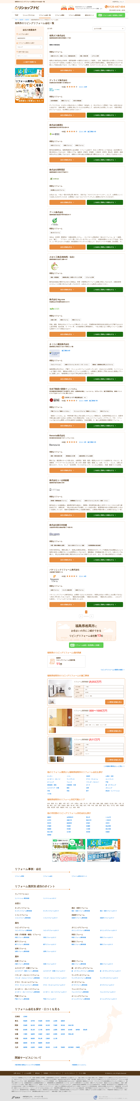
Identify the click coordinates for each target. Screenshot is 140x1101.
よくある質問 (27, 1073)
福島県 (21, 20)
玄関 (87, 788)
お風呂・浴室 (109, 776)
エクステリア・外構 (53, 788)
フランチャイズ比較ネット (109, 1081)
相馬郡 (49, 835)
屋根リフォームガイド (106, 964)
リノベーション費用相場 (22, 898)
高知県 (48, 1043)
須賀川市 (69, 820)
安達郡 (69, 826)
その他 (49, 794)
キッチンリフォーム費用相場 (23, 911)
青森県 (25, 1021)
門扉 (107, 782)
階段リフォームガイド (106, 944)
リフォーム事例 (59, 15)
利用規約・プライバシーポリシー (52, 1073)
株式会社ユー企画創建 (59, 480)
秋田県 (48, 1021)
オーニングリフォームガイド (108, 999)
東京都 (63, 1025)
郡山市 (88, 817)
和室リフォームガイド (106, 937)
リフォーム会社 (47, 876)
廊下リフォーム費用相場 (22, 944)
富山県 (33, 1030)
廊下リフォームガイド (49, 944)
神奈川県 (70, 1025)
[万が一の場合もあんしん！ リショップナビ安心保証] (68, 856)
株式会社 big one (57, 299)
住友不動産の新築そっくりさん (63, 388)
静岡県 (78, 1030)
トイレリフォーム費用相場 (22, 918)
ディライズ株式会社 (58, 80)
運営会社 (37, 1073)
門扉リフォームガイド (49, 999)
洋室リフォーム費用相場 (22, 937)
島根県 (33, 1038)
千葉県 (55, 1025)
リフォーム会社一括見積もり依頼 (86, 645)
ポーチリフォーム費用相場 (79, 985)
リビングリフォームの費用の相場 (111, 670)
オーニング (50, 782)
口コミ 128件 (83, 401)
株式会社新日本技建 (58, 525)
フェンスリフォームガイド (108, 992)
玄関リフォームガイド (49, 951)
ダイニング (109, 788)
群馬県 (40, 1025)
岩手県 (33, 1021)
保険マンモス (61, 1091)
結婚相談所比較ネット (35, 1083)
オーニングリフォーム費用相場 (81, 999)
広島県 (48, 1038)
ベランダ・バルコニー (92, 782)
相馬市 (27, 20)
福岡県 (25, 1047)
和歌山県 (70, 1034)
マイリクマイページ (38, 1086)
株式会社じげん (27, 1096)
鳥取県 (25, 1038)
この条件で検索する (29, 62)
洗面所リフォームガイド (107, 918)
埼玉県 (48, 1025)
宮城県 (40, 1021)
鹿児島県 (70, 1047)
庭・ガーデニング (111, 785)
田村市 (49, 823)
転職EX (38, 1077)
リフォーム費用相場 (74, 15)
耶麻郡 (49, 829)
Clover (96, 1083)
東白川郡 (49, 832)
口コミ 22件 (83, 87)
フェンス (69, 782)
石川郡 (69, 832)
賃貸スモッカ (69, 1077)
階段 (68, 788)
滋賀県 (33, 1034)
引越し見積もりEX (87, 1077)
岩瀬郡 (88, 826)
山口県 (55, 1038)
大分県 (55, 1047)
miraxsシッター (41, 1088)
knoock (53, 1077)
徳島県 (25, 1043)
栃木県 (33, 1025)
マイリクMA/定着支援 (76, 1086)
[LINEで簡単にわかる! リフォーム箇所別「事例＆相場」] (68, 844)
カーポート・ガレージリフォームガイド (55, 992)
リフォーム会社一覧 (45, 15)
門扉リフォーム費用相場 (22, 999)
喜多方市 (88, 820)
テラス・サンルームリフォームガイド (54, 985)
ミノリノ (28, 1079)
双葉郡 (108, 832)
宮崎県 (63, 1047)
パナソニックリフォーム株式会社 (64, 569)
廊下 (87, 791)
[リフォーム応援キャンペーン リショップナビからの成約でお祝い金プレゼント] (29, 72)
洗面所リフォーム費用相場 (79, 918)
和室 (68, 791)
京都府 (40, 1034)
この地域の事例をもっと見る (113, 766)
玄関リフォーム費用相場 (22, 951)
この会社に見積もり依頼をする (104, 70)
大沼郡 (88, 829)
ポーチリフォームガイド (107, 985)
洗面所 (88, 776)
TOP (16, 15)
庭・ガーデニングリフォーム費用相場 (83, 971)
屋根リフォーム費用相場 (79, 964)
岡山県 (40, 1038)
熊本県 (48, 1047)
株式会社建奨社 (56, 125)
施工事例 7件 (93, 401)
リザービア (55, 1084)
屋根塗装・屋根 (51, 785)
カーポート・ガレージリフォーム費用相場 (27, 992)
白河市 (49, 820)
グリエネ (84, 1081)
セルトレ (79, 1079)
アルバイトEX (21, 1077)
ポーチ (88, 785)
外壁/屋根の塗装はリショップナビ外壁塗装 (27, 1065)
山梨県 (55, 1030)
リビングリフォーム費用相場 (23, 930)
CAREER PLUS (86, 1084)
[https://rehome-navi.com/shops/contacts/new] (103, 856)
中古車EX (50, 1079)
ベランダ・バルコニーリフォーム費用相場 (27, 978)
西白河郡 (108, 829)
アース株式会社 (56, 212)
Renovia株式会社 (57, 435)
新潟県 (25, 1030)
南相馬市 (69, 823)
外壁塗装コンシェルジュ (79, 1065)
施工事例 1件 (92, 132)
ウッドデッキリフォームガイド (109, 978)
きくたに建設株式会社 (59, 344)
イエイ (115, 1089)
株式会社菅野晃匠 (57, 169)
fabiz (79, 1083)
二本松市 (108, 820)
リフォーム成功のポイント (79, 876)
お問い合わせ (17, 1073)
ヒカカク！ (41, 1091)
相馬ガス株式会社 (57, 35)
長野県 (63, 1030)
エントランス (109, 779)
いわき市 (108, 817)
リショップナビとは (28, 15)
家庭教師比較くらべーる (58, 1083)
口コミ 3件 (82, 132)
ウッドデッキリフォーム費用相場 (81, 978)
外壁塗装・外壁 (71, 785)
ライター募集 (82, 1073)
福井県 (48, 1030)
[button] (111, 15)
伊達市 (88, 823)
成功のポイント (89, 15)
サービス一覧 (39, 1096)
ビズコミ (106, 1086)
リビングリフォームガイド (51, 930)
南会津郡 (108, 826)
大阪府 (48, 1034)
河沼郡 (69, 829)
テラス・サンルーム (92, 779)
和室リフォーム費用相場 (79, 937)
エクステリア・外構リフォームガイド (54, 971)
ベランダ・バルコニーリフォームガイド (55, 978)
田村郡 (88, 832)
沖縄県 (78, 1047)
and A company (50, 1089)
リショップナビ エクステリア (102, 1079)
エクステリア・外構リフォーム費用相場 (26, 971)
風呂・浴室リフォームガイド (108, 911)
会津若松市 (70, 817)
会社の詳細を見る (67, 70)
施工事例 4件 (66, 351)
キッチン (49, 776)
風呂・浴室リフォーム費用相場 (81, 911)
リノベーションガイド (49, 898)
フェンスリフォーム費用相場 (80, 992)
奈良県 (63, 1034)
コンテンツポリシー (70, 1073)
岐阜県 (70, 1030)
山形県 (55, 1021)
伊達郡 (49, 826)
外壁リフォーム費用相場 (22, 964)
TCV (64, 1079)
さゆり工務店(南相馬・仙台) (61, 256)
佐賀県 (33, 1047)
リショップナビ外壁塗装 (39, 1081)
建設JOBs (69, 1088)
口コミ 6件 (82, 576)
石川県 (40, 1030)
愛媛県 (40, 1043)
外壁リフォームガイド (49, 964)
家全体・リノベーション (113, 791)
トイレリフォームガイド (50, 918)
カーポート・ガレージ (53, 779)
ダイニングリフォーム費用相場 (81, 930)
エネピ (65, 1081)
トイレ (69, 776)
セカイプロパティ (97, 1088)
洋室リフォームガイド (49, 937)
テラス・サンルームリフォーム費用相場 (26, 985)
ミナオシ (96, 1089)
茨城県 (25, 1025)
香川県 (33, 1043)
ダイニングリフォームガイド (108, 930)
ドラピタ (30, 1089)
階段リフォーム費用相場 (79, 944)
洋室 (48, 791)
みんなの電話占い (112, 1083)
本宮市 (108, 823)
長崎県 (40, 1047)
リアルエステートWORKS (72, 1089)
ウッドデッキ (71, 779)
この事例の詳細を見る (114, 702)
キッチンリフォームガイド (51, 911)
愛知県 (85, 1030)
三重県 (25, 1034)
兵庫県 (55, 1034)
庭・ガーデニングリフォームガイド (110, 971)
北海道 (25, 1016)
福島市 (49, 817)
